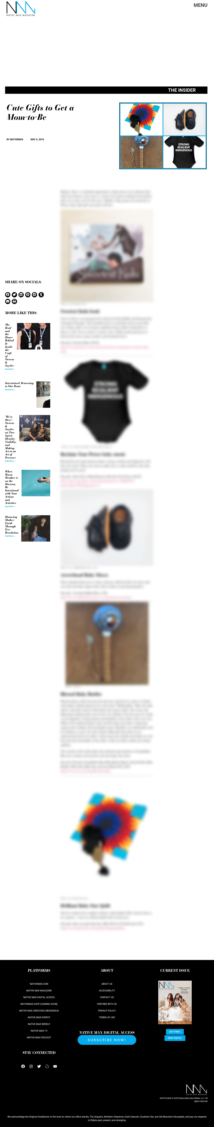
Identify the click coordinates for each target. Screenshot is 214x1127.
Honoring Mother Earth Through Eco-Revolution (11, 524)
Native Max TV (39, 1030)
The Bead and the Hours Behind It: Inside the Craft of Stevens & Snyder (9, 345)
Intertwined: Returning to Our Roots (19, 384)
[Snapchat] (47, 1066)
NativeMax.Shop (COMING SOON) (39, 1004)
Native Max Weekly (39, 1024)
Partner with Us (107, 1004)
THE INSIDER (182, 90)
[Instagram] (31, 1066)
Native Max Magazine (39, 990)
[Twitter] (39, 1066)
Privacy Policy (107, 1010)
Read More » (10, 390)
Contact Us (107, 997)
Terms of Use (107, 1017)
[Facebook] (23, 1066)
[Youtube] (55, 1066)
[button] (7, 294)
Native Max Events (39, 1017)
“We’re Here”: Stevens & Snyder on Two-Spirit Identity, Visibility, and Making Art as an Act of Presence (10, 437)
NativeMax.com (39, 984)
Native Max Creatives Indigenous (39, 1010)
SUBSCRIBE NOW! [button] (107, 1040)
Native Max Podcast (39, 1037)
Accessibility (107, 990)
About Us (106, 984)
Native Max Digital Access (39, 997)
